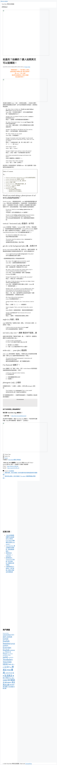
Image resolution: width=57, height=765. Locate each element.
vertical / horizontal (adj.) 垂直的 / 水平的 (15, 179)
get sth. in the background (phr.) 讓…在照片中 (16, 180)
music (9, 653)
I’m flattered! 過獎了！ (11, 186)
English (5, 639)
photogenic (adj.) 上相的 (11, 188)
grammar (12, 650)
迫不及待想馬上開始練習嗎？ (15, 189)
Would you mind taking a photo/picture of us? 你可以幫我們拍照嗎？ (21, 177)
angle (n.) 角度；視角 (10, 182)
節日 (11, 678)
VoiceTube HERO (7, 663)
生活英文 (11, 471)
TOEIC (9, 655)
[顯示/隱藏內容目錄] (4, 174)
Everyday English (7, 648)
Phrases (11, 653)
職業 (6, 682)
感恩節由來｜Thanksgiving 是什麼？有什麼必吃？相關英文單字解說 (10, 561)
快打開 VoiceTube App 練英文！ (15, 191)
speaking (5, 655)
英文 (13, 682)
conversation (7, 634)
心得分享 (7, 673)
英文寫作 (12, 684)
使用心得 (11, 664)
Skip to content (4, 1)
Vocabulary (8, 659)
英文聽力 (5, 686)
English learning (6, 642)
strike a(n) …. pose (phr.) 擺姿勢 (13, 185)
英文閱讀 (10, 686)
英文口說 (6, 685)
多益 (11, 667)
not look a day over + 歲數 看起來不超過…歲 (16, 183)
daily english (7, 637)
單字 (8, 667)
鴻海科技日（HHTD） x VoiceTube (9, 554)
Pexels (6, 458)
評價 (5, 688)
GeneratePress (28, 763)
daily (12, 634)
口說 (5, 667)
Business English (6, 633)
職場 (9, 680)
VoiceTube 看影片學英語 (14, 459)
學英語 (9, 670)
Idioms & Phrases (7, 652)
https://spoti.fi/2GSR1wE (13, 468)
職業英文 (9, 682)
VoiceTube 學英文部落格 (8, 4)
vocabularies (10, 657)
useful (5, 657)
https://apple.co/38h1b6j (12, 466)
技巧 (11, 673)
